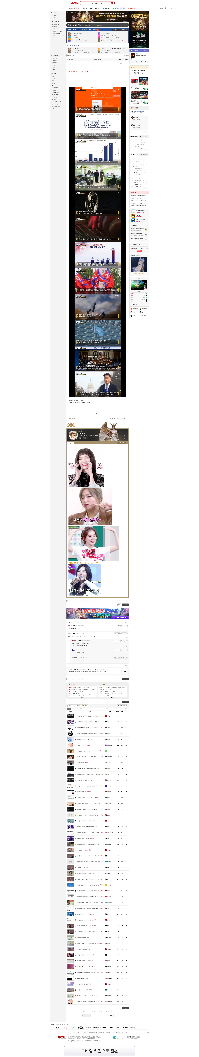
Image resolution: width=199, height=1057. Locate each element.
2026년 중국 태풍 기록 (83, 989)
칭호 (92, 443)
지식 (107, 708)
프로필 (78, 443)
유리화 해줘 (81, 978)
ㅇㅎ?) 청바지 (81, 762)
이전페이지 (112, 678)
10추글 (78, 705)
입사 (108, 721)
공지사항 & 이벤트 (56, 24)
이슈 (75, 708)
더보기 (87, 438)
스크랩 (109, 418)
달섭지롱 (109, 937)
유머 (88, 708)
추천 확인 (124, 418)
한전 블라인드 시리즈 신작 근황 (85, 920)
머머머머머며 (110, 751)
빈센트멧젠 (109, 756)
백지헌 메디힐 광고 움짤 (84, 873)
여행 (53, 85)
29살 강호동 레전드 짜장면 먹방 (85, 826)
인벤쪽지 (80, 438)
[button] (81, 697)
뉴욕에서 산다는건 (82, 984)
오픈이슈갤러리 (125, 55)
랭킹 (85, 443)
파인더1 (109, 896)
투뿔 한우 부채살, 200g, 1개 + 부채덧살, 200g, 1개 (139, 198)
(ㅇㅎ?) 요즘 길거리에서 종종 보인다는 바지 (88, 879)
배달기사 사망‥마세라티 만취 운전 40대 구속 (89, 908)
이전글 (79, 679)
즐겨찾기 (85, 705)
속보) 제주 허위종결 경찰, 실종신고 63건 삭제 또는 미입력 (91, 786)
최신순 (77, 622)
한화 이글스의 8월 (82, 791)
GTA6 (53, 108)
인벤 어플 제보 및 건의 (57, 31)
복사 (74, 55)
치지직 (53, 78)
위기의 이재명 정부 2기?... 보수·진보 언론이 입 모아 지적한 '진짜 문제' (94, 832)
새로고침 (126, 622)
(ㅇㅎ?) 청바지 (81, 867)
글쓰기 (125, 701)
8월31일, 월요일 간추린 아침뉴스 (86, 995)
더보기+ (95, 684)
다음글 (72, 679)
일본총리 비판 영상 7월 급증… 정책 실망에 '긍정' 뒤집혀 (91, 756)
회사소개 (73, 1032)
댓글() (124, 63)
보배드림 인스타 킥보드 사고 (85, 925)
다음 (111, 1011)
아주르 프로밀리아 (56, 103)
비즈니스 (79, 1032)
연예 (82, 708)
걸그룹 (53, 83)
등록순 (74, 622)
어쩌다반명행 (110, 832)
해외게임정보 (55, 87)
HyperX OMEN (55, 94)
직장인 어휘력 (81, 745)
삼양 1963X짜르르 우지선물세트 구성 (87, 803)
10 (108, 1011)
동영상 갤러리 (55, 26)
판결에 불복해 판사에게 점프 (85, 821)
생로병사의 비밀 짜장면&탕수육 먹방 (87, 721)
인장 (71, 443)
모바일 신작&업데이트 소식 (58, 35)
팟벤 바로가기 (55, 76)
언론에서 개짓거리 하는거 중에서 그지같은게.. (89, 861)
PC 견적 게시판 (55, 67)
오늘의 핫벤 (54, 60)
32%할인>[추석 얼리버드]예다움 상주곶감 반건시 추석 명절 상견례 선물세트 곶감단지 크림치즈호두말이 (139, 200)
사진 (111, 708)
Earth (108, 768)
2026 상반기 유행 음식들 (84, 838)
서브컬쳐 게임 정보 (56, 92)
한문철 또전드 (81, 937)
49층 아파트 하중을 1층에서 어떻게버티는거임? (89, 727)
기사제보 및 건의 (55, 28)
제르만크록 (109, 850)
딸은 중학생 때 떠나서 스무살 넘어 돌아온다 (88, 774)
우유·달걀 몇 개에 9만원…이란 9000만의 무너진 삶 (90, 902)
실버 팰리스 (54, 99)
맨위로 (118, 678)
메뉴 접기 (121, 443)
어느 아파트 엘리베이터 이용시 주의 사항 (88, 943)
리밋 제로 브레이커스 (56, 101)
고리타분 (109, 780)
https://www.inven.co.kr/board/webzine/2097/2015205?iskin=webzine (85, 600)
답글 (127, 637)
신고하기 (114, 418)
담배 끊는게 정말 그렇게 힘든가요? (86, 844)
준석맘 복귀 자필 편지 (83, 960)
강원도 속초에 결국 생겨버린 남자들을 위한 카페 (89, 855)
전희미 (108, 943)
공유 (107, 418)
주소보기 (69, 55)
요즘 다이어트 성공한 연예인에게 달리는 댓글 (89, 815)
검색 (111, 1015)
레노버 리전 (54, 97)
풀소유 (108, 815)
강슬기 (108, 727)
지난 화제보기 (116, 29)
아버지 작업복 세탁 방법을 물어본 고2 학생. (88, 1001)
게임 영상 (54, 90)
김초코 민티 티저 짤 (83, 739)
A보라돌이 (109, 885)
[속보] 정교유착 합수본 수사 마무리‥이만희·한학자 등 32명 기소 (93, 972)
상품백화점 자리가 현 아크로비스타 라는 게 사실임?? (90, 751)
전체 (69, 708)
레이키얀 (109, 786)
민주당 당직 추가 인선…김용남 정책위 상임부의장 (90, 890)
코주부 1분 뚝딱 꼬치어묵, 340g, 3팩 (138, 205)
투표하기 (139, 250)
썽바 (108, 774)
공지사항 (125, 1032)
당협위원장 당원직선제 (83, 780)
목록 (121, 63)
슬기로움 (70, 59)
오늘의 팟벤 (54, 62)
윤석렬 (108, 733)
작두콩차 (109, 716)
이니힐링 (83, 438)
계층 (116, 708)
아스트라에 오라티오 (56, 106)
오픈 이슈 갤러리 (55, 58)
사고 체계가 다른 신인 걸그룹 (85, 966)
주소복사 (69, 600)
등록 (125, 671)
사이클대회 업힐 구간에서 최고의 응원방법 (88, 733)
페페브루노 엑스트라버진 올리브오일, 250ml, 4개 (139, 195)
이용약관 (84, 1032)
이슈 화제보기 (124, 29)
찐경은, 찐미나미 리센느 (84, 914)
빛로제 (108, 908)
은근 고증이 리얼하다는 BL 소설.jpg (86, 797)
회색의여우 (109, 844)
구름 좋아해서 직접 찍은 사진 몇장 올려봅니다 (89, 885)
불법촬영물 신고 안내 (110, 1032)
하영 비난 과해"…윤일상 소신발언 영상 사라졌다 (89, 716)
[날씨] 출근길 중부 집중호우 (85, 955)
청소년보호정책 (101, 1032)
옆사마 (108, 739)
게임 (102, 708)
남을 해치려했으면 (82, 850)
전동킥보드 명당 (82, 949)
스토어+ (146, 67)
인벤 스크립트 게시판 (56, 33)
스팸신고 (119, 418)
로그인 (161, 8)
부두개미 (109, 861)
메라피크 (109, 762)
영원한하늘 (109, 745)
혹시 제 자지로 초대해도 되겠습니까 (86, 768)
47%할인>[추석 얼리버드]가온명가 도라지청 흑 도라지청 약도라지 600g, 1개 (139, 203)
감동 (121, 708)
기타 (126, 708)
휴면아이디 (109, 978)
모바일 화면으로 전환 (99, 1051)
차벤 (53, 80)
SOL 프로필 (99, 443)
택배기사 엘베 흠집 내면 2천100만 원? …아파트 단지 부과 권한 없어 (94, 931)
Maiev (108, 873)
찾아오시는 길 (118, 1032)
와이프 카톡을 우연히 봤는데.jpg (86, 809)
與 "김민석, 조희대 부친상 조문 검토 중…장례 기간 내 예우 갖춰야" (93, 896)
